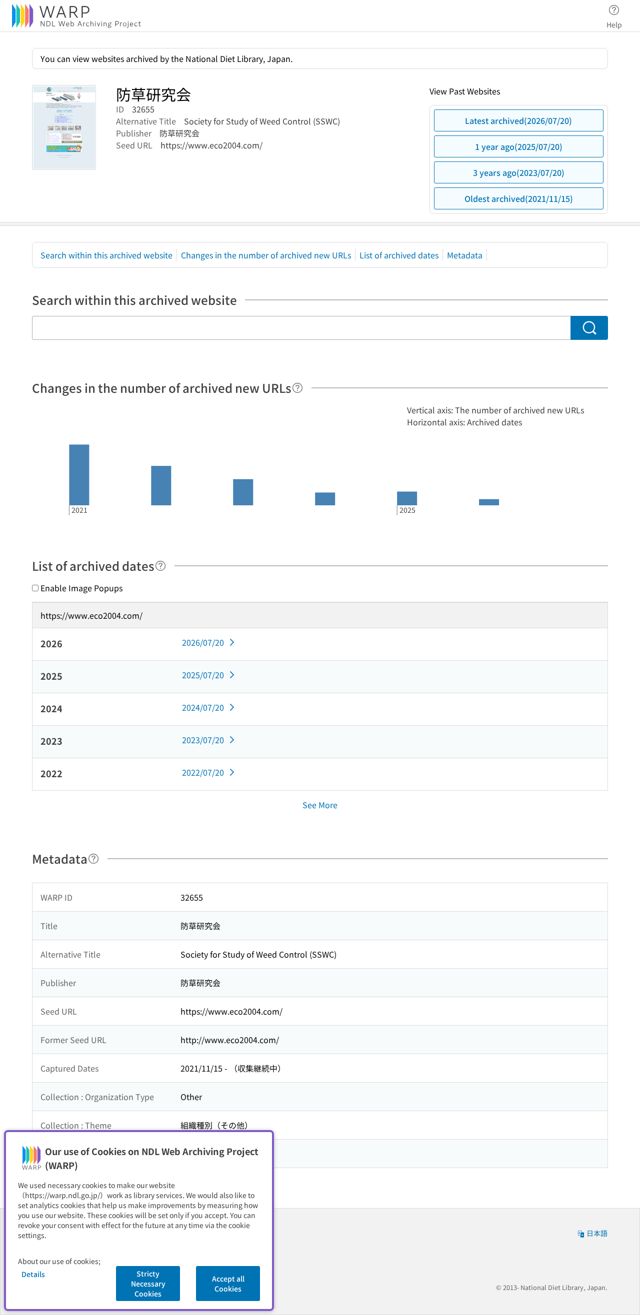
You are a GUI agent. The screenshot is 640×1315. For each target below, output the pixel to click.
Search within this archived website (106, 255)
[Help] (298, 388)
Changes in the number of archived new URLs (266, 255)
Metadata (464, 255)
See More (320, 805)
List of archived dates (399, 255)
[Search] (589, 328)
